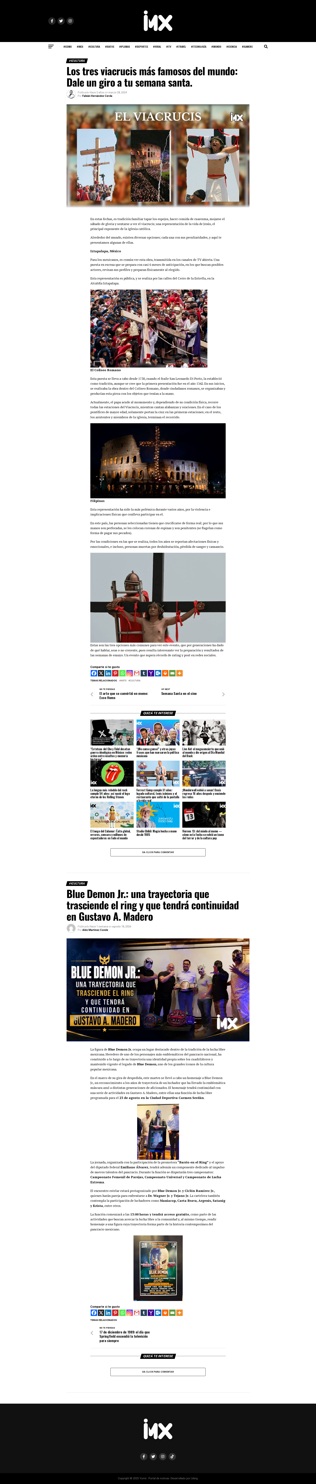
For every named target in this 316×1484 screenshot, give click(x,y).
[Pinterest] (115, 673)
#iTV (168, 46)
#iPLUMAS (124, 46)
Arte (124, 681)
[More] (179, 673)
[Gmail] (136, 673)
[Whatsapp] (122, 673)
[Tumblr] (144, 673)
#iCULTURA (94, 46)
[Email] (172, 673)
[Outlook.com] (158, 673)
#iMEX (80, 46)
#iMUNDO (216, 46)
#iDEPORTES (141, 46)
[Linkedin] (108, 673)
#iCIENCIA (231, 46)
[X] (101, 673)
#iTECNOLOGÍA (198, 46)
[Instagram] (129, 673)
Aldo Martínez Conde (95, 930)
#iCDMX (67, 46)
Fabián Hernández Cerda (97, 95)
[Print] (165, 673)
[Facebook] (94, 673)
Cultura (135, 681)
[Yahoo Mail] (151, 673)
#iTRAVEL (181, 46)
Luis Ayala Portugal (94, 1438)
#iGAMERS (247, 46)
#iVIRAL (157, 46)
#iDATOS (109, 46)
